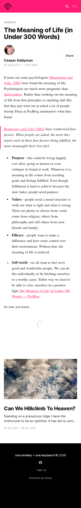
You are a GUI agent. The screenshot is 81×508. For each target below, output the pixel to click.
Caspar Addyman (18, 60)
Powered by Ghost (40, 477)
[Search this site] (67, 6)
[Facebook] (40, 462)
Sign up (41, 469)
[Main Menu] (75, 6)
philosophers (13, 94)
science (9, 22)
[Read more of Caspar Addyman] (9, 49)
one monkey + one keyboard (34, 455)
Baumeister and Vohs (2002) (24, 128)
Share (70, 55)
